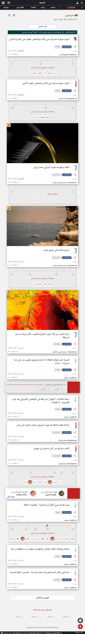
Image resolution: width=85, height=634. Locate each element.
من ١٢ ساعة (35, 617)
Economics (56, 174)
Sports (58, 512)
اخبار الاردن (66, 46)
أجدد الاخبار (42, 26)
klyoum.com (79, 632)
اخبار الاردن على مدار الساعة (42, 609)
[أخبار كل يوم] (42, 3)
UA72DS (75, 517)
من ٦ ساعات (50, 617)
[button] (42, 60)
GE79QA (75, 374)
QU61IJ (75, 460)
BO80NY (75, 348)
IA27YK (75, 561)
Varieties (57, 344)
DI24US (75, 437)
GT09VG (75, 95)
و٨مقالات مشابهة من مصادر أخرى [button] (42, 476)
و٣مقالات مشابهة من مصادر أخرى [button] (42, 111)
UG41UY (75, 414)
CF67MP (75, 179)
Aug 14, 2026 (16, 50)
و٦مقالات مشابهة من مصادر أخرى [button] (42, 67)
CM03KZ (75, 262)
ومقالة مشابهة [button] (52, 194)
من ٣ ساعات (66, 617)
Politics (58, 46)
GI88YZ (75, 51)
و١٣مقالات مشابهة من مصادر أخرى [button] (42, 533)
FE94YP (75, 584)
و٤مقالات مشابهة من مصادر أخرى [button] (42, 278)
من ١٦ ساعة (19, 617)
